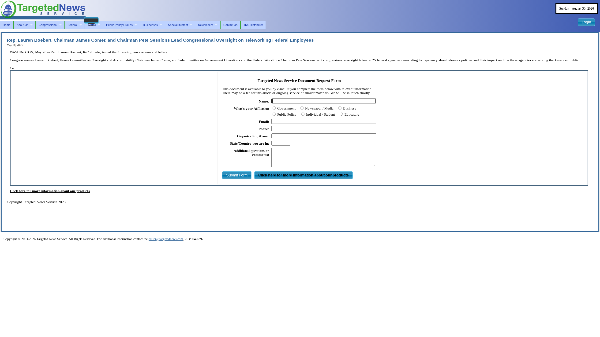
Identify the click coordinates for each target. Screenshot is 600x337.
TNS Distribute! (253, 25)
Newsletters (205, 25)
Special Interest (178, 25)
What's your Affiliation (251, 108)
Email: (264, 122)
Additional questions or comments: (251, 153)
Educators (351, 114)
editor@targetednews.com (166, 239)
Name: (264, 101)
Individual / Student (320, 114)
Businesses (150, 25)
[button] (91, 20)
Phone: (264, 129)
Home (7, 25)
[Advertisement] (92, 214)
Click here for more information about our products (50, 191)
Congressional (48, 25)
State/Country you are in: (249, 143)
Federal (73, 25)
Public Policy (286, 114)
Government (286, 108)
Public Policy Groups (119, 25)
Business (349, 108)
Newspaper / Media (319, 108)
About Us (22, 25)
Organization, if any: (253, 136)
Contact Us (230, 25)
